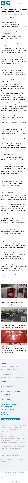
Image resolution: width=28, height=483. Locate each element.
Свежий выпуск (5, 383)
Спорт (22, 14)
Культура (3, 371)
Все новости (5, 394)
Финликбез (5, 415)
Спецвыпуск (16, 383)
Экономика (16, 369)
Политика (12, 371)
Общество (16, 14)
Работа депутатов (6, 377)
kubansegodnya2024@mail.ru (9, 450)
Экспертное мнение (19, 377)
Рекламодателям (7, 409)
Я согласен (14, 481)
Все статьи (5, 397)
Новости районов (6, 374)
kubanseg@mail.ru (6, 467)
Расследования (7, 407)
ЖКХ (8, 369)
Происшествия (14, 366)
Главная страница (7, 399)
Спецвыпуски (6, 412)
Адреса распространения (8, 386)
